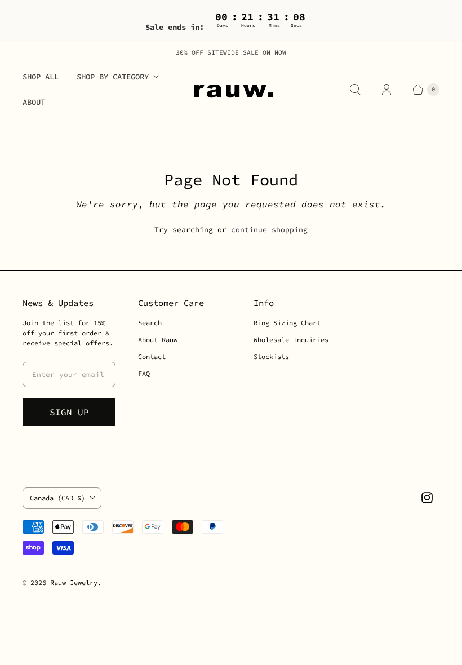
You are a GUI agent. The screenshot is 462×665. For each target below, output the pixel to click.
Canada (57, 498)
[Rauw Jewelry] (231, 90)
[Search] (355, 89)
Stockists (271, 356)
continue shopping (269, 229)
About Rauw (157, 339)
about (34, 102)
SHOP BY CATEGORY (113, 77)
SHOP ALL (41, 77)
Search (150, 322)
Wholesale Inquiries (291, 339)
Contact (152, 356)
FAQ (144, 373)
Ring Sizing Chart (287, 322)
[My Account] (386, 89)
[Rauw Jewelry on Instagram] (427, 497)
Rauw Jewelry (73, 582)
